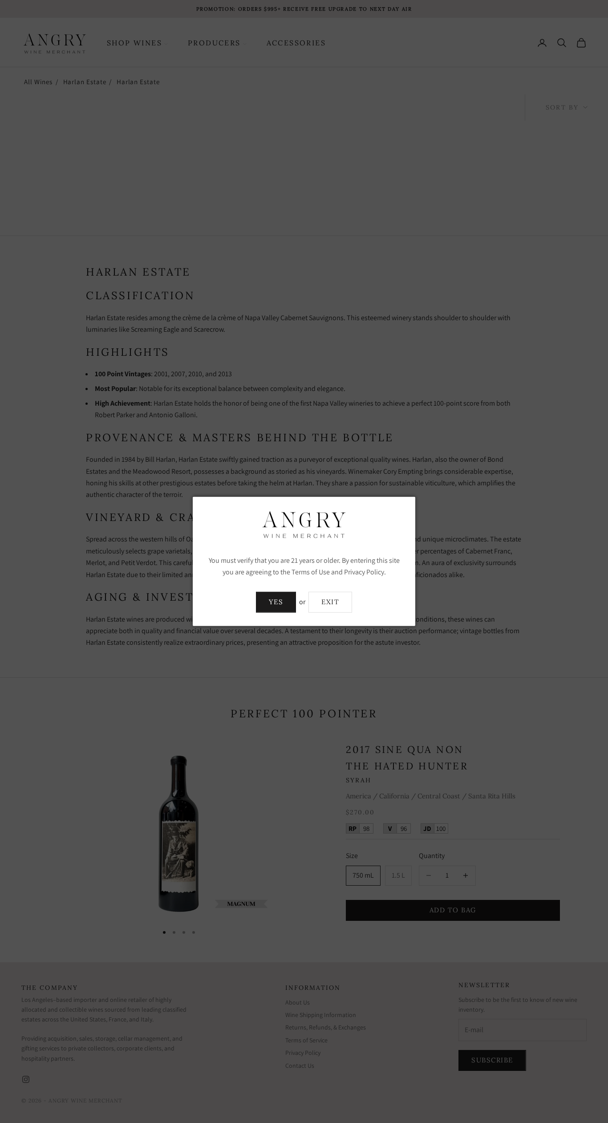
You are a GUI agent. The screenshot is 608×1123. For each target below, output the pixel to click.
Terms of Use (311, 572)
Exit (330, 602)
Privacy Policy (364, 572)
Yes (276, 602)
